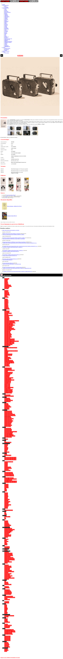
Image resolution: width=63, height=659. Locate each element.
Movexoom (6, 288)
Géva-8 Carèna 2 (7, 399)
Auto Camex (6, 579)
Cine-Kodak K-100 (7, 426)
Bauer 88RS (6, 307)
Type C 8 (6, 609)
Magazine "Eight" (7, 591)
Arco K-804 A (6, 292)
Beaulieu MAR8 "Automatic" (9, 321)
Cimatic (5, 651)
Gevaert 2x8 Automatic (8, 400)
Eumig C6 (6, 508)
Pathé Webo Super (7, 573)
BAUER (3, 298)
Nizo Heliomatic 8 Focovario (9, 559)
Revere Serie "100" (7, 594)
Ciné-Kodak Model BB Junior (9, 414)
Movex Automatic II (7, 286)
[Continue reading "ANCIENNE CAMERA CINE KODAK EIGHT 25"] (11, 254)
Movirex (5, 598)
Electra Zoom (6, 452)
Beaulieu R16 (6, 317)
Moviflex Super (7, 647)
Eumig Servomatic (7, 504)
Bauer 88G (6, 305)
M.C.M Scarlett (7, 547)
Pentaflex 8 (6, 583)
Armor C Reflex (7, 622)
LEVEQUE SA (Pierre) (6, 527)
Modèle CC (6, 616)
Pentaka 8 (6, 582)
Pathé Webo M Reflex (8, 575)
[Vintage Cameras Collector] (19, 1)
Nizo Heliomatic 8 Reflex (8, 557)
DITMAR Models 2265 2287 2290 (10, 458)
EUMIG (3, 491)
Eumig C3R (6, 503)
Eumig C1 (6, 493)
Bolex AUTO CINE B (8, 369)
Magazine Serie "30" (8, 593)
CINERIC (3, 438)
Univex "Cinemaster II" (8, 634)
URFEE (3, 623)
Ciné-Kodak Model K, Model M (9, 415)
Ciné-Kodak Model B (8, 412)
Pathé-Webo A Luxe (8, 570)
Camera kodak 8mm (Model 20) (7, 259)
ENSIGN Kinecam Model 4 (9, 474)
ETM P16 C (6, 486)
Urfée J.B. (6, 624)
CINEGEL (4, 427)
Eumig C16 (6, 500)
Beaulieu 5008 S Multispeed (9, 339)
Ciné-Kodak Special (7, 417)
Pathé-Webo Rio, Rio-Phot (9, 571)
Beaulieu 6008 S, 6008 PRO (9, 342)
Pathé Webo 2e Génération (9, 578)
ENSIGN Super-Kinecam (8, 473)
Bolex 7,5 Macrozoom (8, 390)
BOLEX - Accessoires (8, 392)
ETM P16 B (6, 485)
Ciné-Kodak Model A (8, 411)
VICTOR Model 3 (7, 638)
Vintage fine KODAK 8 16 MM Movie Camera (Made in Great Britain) (13, 238)
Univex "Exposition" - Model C (9, 631)
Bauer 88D (6, 302)
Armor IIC (6, 621)
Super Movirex (7, 599)
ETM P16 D (6, 487)
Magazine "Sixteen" (8, 592)
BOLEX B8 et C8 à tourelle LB (9, 597)
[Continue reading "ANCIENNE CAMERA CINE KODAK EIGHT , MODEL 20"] (12, 250)
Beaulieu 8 (6, 314)
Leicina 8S (6, 521)
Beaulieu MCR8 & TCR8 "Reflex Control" (11, 320)
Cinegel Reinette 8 (7, 428)
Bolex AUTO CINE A (8, 368)
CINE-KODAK (4, 410)
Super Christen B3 (7, 406)
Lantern (6, 196)
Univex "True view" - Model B (9, 630)
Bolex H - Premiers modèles (9, 370)
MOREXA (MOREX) (5, 549)
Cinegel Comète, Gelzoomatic (9, 436)
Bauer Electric (6, 308)
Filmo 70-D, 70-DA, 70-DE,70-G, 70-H (11, 350)
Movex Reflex (6, 287)
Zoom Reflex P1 (7, 384)
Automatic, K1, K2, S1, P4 (8, 387)
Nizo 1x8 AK (6, 552)
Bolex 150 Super (7, 388)
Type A (5, 454)
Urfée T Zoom (7, 627)
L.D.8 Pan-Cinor (7, 532)
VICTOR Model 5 (7, 640)
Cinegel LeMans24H (8, 437)
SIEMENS (4, 603)
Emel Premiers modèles (8, 461)
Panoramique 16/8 (7, 455)
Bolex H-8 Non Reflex (8, 373)
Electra (5, 451)
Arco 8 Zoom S (7, 294)
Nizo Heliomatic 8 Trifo (8, 555)
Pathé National (7, 568)
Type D (5, 610)
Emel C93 (6, 464)
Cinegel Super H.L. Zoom (8, 434)
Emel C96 (6, 466)
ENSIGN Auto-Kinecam (8, 472)
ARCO (3, 289)
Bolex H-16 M (6, 376)
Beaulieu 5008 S (7, 338)
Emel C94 (6, 465)
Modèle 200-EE (7, 363)
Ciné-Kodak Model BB (8, 413)
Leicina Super (6, 524)
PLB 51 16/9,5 (6, 587)
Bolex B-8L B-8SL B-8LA (8, 377)
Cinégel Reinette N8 (8, 430)
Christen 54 (6, 404)
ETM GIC (4, 483)
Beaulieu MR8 (6, 318)
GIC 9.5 (5, 489)
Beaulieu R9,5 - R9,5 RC (8, 324)
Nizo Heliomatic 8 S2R (8, 553)
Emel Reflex (6, 469)
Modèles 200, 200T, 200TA (9, 362)
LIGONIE (4, 538)
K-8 (5, 517)
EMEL (3, 460)
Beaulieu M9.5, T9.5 (8, 313)
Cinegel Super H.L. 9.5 (8, 433)
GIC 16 (5, 490)
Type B (5, 606)
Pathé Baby (6, 565)
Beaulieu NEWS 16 (7, 330)
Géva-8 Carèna (7, 398)
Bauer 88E (6, 303)
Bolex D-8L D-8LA (7, 381)
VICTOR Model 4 (7, 639)
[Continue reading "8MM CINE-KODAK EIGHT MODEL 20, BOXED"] (11, 233)
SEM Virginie (6, 602)
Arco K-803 (6, 291)
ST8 (5, 441)
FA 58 (5, 513)
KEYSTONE (4, 515)
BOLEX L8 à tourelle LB (8, 596)
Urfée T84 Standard (8, 625)
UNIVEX (3, 628)
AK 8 (5, 581)
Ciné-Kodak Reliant (7, 423)
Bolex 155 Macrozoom (8, 389)
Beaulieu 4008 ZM (7, 333)
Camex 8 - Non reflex (8, 480)
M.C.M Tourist (7, 546)
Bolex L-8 (6, 371)
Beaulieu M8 (6, 316)
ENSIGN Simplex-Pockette (9, 475)
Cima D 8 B (6, 650)
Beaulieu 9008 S (7, 345)
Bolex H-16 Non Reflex (8, 372)
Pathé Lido (6, 572)
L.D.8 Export (6, 533)
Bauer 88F (6, 304)
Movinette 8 (6, 643)
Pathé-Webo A (7, 569)
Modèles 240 (6, 364)
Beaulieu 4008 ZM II (8, 334)
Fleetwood (6, 447)
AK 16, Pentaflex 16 (7, 584)
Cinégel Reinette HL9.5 (8, 432)
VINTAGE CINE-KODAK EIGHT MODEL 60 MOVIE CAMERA (13, 234)
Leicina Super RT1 (7, 525)
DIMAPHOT (4, 453)
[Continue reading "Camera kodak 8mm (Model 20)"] (7, 263)
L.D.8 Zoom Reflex (7, 536)
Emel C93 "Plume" (7, 467)
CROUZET (4, 440)
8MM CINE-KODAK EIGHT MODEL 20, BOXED (10, 230)
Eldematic (6, 537)
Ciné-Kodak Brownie (8, 425)
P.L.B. (3, 585)
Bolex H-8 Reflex (7, 383)
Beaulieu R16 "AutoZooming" (9, 329)
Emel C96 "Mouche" (8, 468)
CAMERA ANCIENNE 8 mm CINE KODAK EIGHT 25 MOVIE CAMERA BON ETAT (16, 268)
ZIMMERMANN (5, 648)
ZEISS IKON (4, 641)
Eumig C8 (6, 498)
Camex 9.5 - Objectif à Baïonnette (10, 479)
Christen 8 (6, 403)
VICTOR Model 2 (7, 637)
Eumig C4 (6, 497)
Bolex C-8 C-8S (7, 375)
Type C (5, 607)
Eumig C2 (6, 494)
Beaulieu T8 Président (8, 315)
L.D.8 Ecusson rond (7, 531)
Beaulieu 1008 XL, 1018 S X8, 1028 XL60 (11, 341)
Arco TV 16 (6, 297)
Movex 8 (5, 280)
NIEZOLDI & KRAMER (6, 551)
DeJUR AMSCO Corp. (6, 443)
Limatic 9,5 (6, 541)
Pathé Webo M (7, 574)
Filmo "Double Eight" (8, 355)
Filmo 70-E (6, 352)
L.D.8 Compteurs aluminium (9, 529)
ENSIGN (3, 471)
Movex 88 (6, 283)
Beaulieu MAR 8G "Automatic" (9, 322)
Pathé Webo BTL (7, 577)
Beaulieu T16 (6, 312)
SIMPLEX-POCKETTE (6, 614)
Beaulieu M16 (6, 311)
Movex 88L (6, 284)
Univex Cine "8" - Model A (9, 629)
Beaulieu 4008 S (7, 332)
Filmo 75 (5, 349)
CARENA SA (4, 397)
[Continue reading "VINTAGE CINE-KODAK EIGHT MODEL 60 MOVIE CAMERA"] (13, 237)
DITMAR (4, 456)
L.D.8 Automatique (7, 535)
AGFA (3, 277)
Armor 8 (5, 620)
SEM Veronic (6, 601)
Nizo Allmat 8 (6, 560)
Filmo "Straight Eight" (8, 354)
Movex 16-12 (6, 278)
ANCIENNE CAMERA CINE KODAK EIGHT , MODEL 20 (12, 247)
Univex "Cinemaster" (8, 633)
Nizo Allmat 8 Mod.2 (8, 561)
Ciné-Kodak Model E (8, 419)
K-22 (5, 518)
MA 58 (5, 514)
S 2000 (5, 540)
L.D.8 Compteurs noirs (8, 530)
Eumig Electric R (7, 501)
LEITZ (3, 519)
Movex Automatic (7, 285)
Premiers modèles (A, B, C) (9, 615)
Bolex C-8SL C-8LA (7, 378)
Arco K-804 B (6, 293)
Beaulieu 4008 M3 (7, 335)
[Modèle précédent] (2, 56)
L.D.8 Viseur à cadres (8, 528)
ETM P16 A (6, 484)
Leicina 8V (6, 522)
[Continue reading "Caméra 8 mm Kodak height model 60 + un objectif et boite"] (12, 267)
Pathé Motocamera (7, 567)
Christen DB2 (6, 409)
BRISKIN (4, 394)
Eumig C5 (6, 507)
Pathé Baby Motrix (7, 566)
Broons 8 (6, 619)
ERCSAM (4, 476)
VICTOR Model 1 (7, 636)
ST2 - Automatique (7, 442)
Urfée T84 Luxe (7, 626)
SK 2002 (5, 544)
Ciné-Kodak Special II (8, 422)
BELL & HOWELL (5, 346)
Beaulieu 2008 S (7, 331)
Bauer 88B (6, 300)
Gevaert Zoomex (7, 401)
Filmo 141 (6, 356)
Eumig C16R (6, 502)
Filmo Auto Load (7, 357)
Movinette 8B (6, 644)
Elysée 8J (6, 550)
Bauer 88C (6, 301)
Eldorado (6, 450)
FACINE (3, 509)
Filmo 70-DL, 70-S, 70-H (8, 360)
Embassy (6, 445)
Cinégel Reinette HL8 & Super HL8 (10, 431)
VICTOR (3, 635)
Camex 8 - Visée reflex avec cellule (10, 482)
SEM (3, 600)
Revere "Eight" (7, 589)
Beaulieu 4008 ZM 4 (8, 336)
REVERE (3, 588)
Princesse (6, 439)
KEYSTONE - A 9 (7, 516)
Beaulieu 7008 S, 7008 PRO (9, 343)
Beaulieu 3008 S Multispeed (9, 340)
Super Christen (7, 405)
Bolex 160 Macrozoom (8, 391)
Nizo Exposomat (7, 556)
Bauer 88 (6, 299)
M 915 (5, 542)
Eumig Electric (6, 499)
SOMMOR (4, 617)
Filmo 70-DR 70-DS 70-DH (9, 361)
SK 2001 (5, 543)
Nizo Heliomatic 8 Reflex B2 (9, 558)
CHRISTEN (4, 402)
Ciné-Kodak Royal (7, 424)
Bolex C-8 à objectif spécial (9, 380)
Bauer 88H (6, 306)
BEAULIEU (4, 310)
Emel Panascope (7, 470)
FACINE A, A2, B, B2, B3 (8, 510)
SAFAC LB (4, 595)
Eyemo (5, 348)
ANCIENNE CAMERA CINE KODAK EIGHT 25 (10, 251)
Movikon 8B (6, 645)
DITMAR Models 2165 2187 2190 (10, 457)
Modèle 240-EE (7, 366)
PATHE (3, 564)
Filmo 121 (6, 353)
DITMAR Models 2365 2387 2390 (10, 459)
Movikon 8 (6, 642)
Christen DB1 (6, 408)
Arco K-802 (6, 290)
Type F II (6, 612)
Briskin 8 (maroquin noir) (9, 396)
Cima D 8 (6, 649)
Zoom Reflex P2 (7, 385)
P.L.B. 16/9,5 (6, 586)
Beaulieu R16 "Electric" (8, 326)
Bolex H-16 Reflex (7, 382)
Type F (5, 611)
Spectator (6, 448)
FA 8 (5, 512)
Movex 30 (6, 279)
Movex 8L (6, 282)
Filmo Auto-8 (6, 359)
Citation (5, 446)
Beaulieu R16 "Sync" (8, 327)
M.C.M (3, 545)
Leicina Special (7, 526)
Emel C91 (6, 462)
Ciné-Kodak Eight (7, 416)
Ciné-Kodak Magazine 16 (9, 418)
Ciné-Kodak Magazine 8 (8, 420)
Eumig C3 (6, 495)
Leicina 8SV (6, 523)
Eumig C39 (6, 496)
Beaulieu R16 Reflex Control (9, 325)
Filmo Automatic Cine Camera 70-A (10, 347)
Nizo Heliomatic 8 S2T (8, 554)
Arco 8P (5, 296)
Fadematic (6, 444)
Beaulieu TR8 (6, 319)
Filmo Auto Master (7, 358)
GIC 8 (5, 488)
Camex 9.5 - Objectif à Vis (9, 477)
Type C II (6, 608)
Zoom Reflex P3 (7, 386)
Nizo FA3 (6, 563)
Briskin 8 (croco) (7, 395)
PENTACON (4, 580)
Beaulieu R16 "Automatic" (9, 328)
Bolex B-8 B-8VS (7, 374)
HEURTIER (4, 511)
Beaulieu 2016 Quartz (8, 344)
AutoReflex (6, 539)
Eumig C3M (6, 505)
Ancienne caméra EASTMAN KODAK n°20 (9, 255)
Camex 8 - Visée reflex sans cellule (10, 481)
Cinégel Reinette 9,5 (8, 429)
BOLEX (3, 367)
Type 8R (5, 613)
